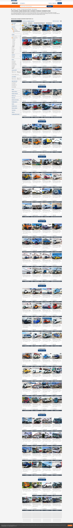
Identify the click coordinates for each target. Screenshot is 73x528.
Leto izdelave (14, 76)
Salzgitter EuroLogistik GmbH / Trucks (37, 102)
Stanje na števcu (14, 91)
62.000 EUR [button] (44, 265)
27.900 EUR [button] (34, 185)
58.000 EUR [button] (24, 265)
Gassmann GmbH (47, 102)
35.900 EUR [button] (24, 185)
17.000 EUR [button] (44, 344)
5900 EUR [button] (34, 329)
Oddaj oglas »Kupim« (42, 86)
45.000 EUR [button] (44, 80)
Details (13, 89)
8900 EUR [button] (24, 300)
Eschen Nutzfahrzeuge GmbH (47, 67)
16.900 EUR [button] (34, 101)
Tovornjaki (18, 9)
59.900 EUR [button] (24, 115)
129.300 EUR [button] (35, 444)
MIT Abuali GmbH (47, 251)
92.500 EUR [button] (54, 394)
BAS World (37, 460)
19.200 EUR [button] (44, 36)
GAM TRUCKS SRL (27, 331)
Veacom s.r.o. (37, 410)
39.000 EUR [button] (44, 279)
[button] (16, 21)
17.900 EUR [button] (44, 215)
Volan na (13, 112)
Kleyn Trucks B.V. (47, 460)
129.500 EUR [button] (35, 250)
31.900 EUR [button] (44, 329)
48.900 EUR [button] (54, 508)
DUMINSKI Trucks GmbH (27, 117)
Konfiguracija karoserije (15, 114)
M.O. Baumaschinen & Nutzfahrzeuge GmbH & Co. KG (59, 172)
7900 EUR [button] (24, 101)
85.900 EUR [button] (44, 508)
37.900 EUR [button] (44, 250)
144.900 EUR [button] (55, 80)
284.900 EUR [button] (35, 494)
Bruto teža (13, 97)
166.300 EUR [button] (55, 429)
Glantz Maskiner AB (27, 410)
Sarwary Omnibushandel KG (37, 216)
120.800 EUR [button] (45, 494)
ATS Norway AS (57, 460)
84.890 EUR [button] (54, 200)
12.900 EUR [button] (54, 51)
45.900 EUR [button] (24, 200)
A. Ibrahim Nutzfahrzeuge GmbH (27, 251)
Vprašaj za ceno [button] (35, 215)
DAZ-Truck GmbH (37, 172)
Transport (14, 9)
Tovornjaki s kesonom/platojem (26, 9)
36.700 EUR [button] (24, 494)
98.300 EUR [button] (44, 473)
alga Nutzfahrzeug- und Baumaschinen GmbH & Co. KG (49, 52)
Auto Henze (37, 67)
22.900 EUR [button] (34, 80)
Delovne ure (14, 95)
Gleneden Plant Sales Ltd (37, 510)
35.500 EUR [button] (34, 36)
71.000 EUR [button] (24, 429)
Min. (12, 71)
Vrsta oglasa (14, 23)
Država (13, 59)
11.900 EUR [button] (54, 329)
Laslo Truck (27, 445)
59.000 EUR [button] (24, 215)
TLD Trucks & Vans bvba (57, 495)
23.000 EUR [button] (34, 473)
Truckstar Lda (27, 460)
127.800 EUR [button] (35, 394)
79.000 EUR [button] (34, 265)
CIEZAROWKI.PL (37, 395)
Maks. (17, 71)
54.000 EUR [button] (44, 185)
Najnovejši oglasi (14, 81)
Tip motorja (13, 110)
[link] (27, 27)
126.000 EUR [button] (45, 429)
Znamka (13, 34)
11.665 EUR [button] (34, 508)
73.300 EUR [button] (54, 444)
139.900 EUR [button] (55, 150)
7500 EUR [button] (54, 215)
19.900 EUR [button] (54, 300)
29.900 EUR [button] (24, 80)
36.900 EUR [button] (54, 265)
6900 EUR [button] (54, 344)
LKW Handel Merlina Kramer (57, 117)
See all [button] (13, 45)
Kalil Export (47, 410)
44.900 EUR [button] (34, 300)
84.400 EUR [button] (44, 394)
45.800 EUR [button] (54, 115)
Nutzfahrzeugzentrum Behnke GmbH (47, 172)
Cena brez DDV (14, 70)
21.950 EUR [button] (24, 473)
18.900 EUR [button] (34, 379)
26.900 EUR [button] (54, 250)
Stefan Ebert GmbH (27, 67)
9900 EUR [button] (44, 115)
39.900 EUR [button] (44, 300)
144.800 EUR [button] (55, 101)
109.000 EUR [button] (55, 379)
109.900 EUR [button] (25, 51)
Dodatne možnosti (15, 93)
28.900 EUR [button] (54, 36)
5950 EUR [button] (54, 494)
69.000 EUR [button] (24, 279)
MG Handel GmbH (27, 52)
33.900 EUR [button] (54, 185)
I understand (70, 525)
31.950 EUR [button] (24, 250)
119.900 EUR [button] (25, 508)
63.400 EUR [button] (54, 473)
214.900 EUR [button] (45, 51)
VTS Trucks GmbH (57, 52)
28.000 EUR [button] (24, 379)
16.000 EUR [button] (24, 36)
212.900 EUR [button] (35, 51)
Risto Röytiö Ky (57, 410)
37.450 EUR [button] (34, 429)
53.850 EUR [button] (44, 150)
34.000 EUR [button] (24, 150)
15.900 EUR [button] (34, 150)
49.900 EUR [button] (44, 101)
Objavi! (60, 3)
